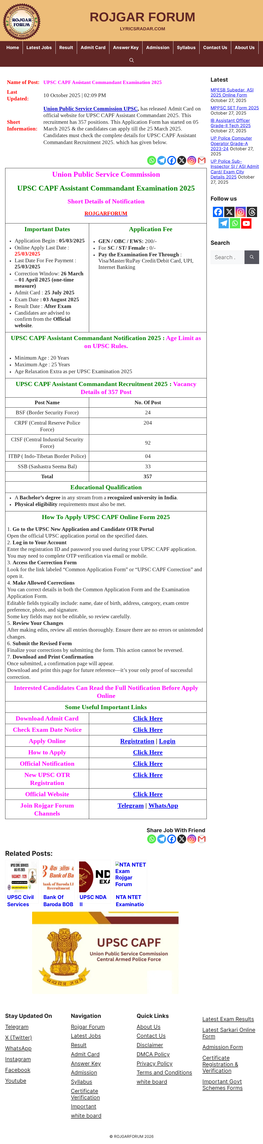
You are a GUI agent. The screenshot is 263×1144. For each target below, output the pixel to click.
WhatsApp (18, 1048)
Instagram (18, 1059)
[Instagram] (191, 160)
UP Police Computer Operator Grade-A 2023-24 (231, 143)
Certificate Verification (85, 1094)
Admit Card (93, 47)
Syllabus (186, 47)
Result (66, 47)
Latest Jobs (39, 47)
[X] (181, 160)
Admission (158, 47)
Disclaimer (150, 1045)
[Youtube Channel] (246, 223)
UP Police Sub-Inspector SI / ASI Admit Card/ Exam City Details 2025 (235, 169)
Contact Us (215, 47)
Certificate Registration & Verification (220, 1064)
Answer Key (126, 47)
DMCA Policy (153, 1054)
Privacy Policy (155, 1063)
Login (167, 740)
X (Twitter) (18, 1037)
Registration (137, 740)
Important (83, 1106)
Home (12, 47)
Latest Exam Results (228, 1019)
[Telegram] (161, 160)
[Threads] (252, 212)
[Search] (252, 257)
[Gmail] (201, 160)
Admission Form (222, 1047)
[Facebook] (171, 160)
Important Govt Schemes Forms (222, 1084)
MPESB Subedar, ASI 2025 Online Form (232, 92)
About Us (245, 47)
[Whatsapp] (151, 160)
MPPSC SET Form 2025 (235, 107)
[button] (132, 60)
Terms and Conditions (164, 1072)
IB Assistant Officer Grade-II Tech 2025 (231, 123)
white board (86, 1115)
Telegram (17, 1027)
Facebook (17, 1070)
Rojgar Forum (142, 17)
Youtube (15, 1080)
